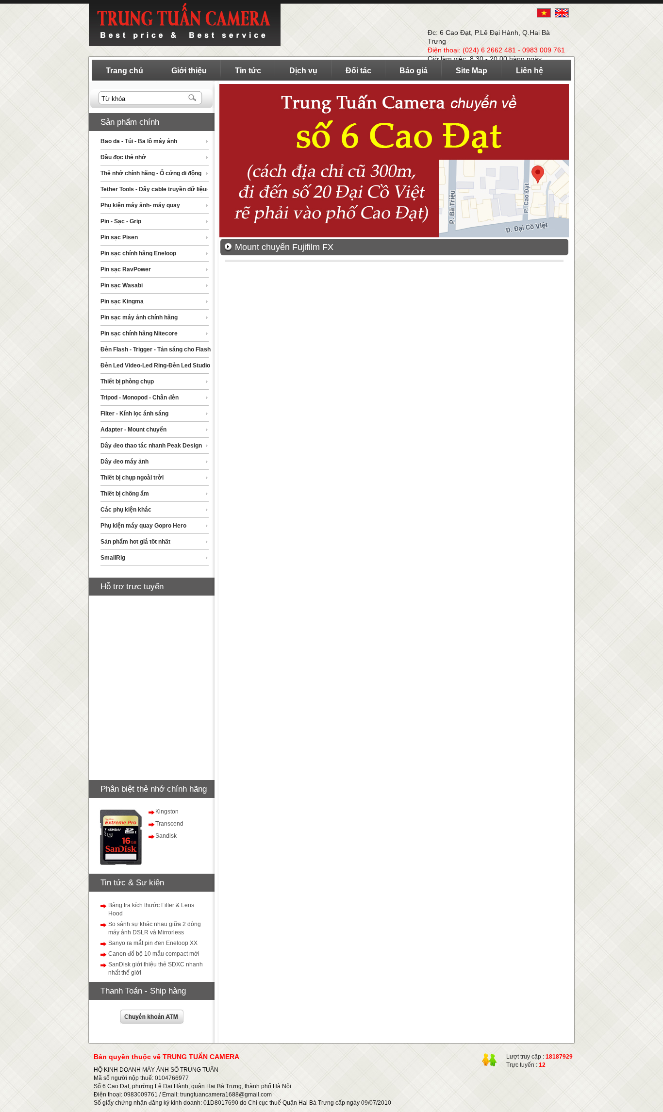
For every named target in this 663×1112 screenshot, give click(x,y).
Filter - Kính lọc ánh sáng (134, 413)
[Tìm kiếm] (193, 98)
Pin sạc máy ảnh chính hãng (139, 317)
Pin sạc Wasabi (121, 285)
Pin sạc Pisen (119, 237)
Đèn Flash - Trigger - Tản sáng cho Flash (155, 349)
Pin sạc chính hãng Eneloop (138, 253)
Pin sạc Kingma (122, 301)
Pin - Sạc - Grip (120, 221)
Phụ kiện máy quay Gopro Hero (143, 525)
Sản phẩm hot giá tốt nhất (135, 541)
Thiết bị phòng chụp (127, 381)
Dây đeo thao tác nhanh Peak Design (151, 445)
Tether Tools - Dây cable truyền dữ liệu (153, 189)
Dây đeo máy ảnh (124, 461)
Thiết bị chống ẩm (124, 493)
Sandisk (166, 835)
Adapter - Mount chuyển (133, 429)
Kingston (167, 811)
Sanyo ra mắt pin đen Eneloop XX (153, 943)
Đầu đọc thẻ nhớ (123, 157)
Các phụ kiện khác (125, 509)
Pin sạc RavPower (125, 269)
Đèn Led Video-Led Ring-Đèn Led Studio (155, 365)
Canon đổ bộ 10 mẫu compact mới (153, 953)
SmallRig (112, 557)
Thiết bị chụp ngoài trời (132, 477)
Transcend (169, 823)
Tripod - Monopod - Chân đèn (139, 397)
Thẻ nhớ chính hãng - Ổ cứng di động (150, 173)
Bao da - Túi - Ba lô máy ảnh (138, 141)
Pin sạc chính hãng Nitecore (139, 333)
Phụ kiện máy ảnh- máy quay (140, 205)
